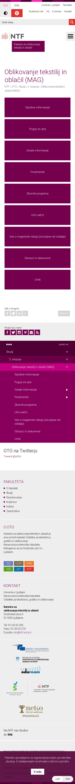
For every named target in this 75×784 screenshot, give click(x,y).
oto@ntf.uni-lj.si (22, 632)
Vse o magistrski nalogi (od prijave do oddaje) (37, 236)
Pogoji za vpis (37, 129)
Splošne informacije (37, 107)
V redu (38, 771)
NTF (7, 86)
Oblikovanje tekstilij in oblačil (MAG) (33, 367)
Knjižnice (11, 502)
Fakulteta (67, 5)
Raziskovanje (14, 497)
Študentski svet (36, 11)
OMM (29, 563)
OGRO (18, 563)
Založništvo (13, 511)
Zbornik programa (37, 193)
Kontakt (68, 11)
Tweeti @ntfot (12, 456)
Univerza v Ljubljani (51, 5)
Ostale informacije (37, 150)
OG (8, 563)
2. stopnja (33, 86)
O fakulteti (12, 488)
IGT (19, 569)
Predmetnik (38, 172)
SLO (5, 5)
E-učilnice (56, 11)
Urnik (38, 279)
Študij (22, 86)
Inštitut (10, 506)
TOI (8, 569)
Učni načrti (37, 215)
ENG (16, 5)
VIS (47, 11)
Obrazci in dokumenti (37, 258)
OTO (14, 86)
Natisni (64, 313)
